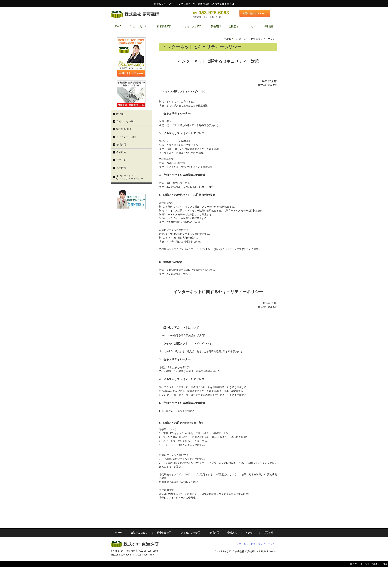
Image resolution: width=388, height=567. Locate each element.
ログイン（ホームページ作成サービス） (369, 564)
